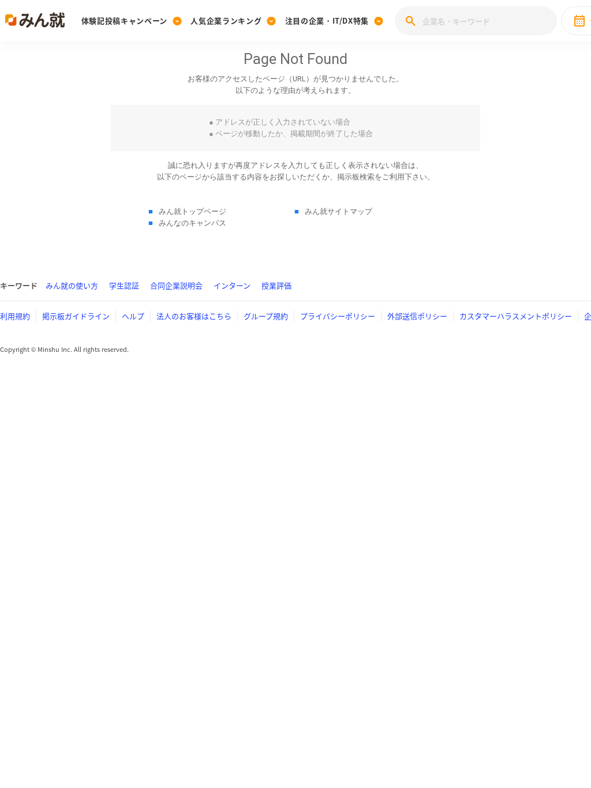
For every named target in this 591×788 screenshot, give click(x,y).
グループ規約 (266, 315)
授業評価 (276, 285)
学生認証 (124, 285)
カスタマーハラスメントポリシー (515, 315)
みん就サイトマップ (338, 211)
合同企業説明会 (176, 285)
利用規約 (15, 315)
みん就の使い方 (72, 285)
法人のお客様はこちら (193, 315)
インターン (232, 285)
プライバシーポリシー (337, 315)
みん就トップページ (192, 211)
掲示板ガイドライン (76, 315)
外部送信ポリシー (417, 315)
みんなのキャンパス (192, 223)
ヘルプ (133, 315)
